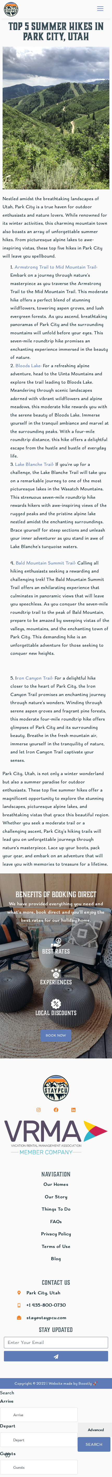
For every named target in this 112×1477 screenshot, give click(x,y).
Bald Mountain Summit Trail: (46, 563)
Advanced (95, 1429)
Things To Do (56, 1209)
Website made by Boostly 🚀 (73, 1383)
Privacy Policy (56, 1234)
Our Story (56, 1197)
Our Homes (56, 1184)
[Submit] (56, 1356)
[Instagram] (38, 1109)
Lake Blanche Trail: (34, 464)
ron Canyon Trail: (35, 678)
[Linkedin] (73, 1109)
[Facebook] (56, 1109)
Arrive (7, 1401)
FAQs (56, 1221)
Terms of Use (56, 1246)
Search (94, 1444)
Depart (8, 1426)
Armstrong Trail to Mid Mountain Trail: (56, 267)
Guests (8, 1453)
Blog (56, 1258)
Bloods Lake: (29, 365)
